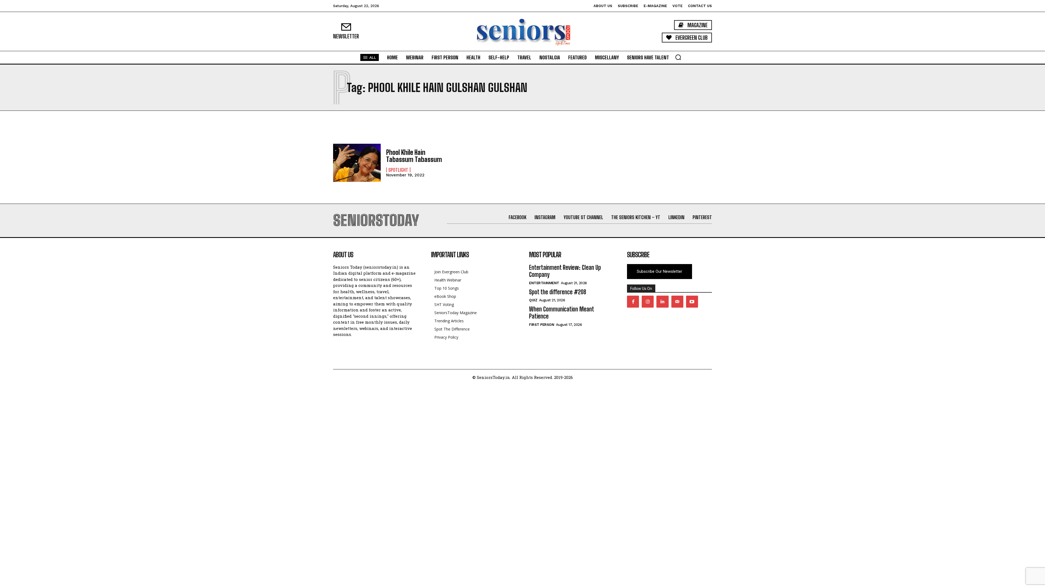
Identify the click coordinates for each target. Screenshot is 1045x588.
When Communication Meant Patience (561, 312)
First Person (541, 325)
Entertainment (544, 283)
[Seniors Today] (522, 31)
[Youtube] (692, 302)
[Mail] (677, 302)
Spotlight (398, 169)
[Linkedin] (662, 302)
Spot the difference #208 (557, 292)
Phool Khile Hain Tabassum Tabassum (414, 155)
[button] (678, 57)
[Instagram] (648, 302)
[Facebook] (633, 302)
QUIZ (533, 300)
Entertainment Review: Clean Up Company (565, 271)
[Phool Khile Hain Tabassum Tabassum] (357, 163)
